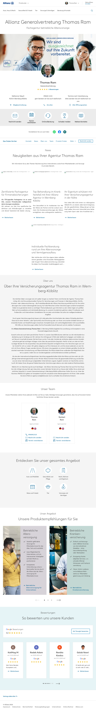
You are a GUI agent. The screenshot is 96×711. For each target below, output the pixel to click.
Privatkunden (23, 3)
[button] (48, 71)
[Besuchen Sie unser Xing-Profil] (64, 131)
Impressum (6, 707)
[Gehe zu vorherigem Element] (37, 683)
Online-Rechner (68, 707)
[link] (48, 117)
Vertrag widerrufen (9, 696)
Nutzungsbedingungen (42, 707)
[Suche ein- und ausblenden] (91, 10)
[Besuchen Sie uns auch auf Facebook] (59, 131)
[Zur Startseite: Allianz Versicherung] (8, 3)
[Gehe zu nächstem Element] (58, 683)
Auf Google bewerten (80, 631)
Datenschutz (16, 707)
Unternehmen (56, 707)
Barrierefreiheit (28, 707)
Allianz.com (79, 707)
